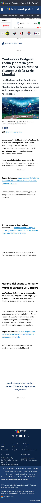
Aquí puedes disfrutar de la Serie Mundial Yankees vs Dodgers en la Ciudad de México (20, 181)
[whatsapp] (28, 436)
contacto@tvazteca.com (28, 458)
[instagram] (17, 437)
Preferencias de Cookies (23, 468)
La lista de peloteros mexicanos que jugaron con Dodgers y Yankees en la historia (18, 334)
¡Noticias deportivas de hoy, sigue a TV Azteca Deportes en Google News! (20, 386)
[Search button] (38, 9)
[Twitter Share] (6, 128)
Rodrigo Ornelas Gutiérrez (17, 124)
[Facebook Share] (3, 128)
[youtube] (20, 437)
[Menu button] (2, 9)
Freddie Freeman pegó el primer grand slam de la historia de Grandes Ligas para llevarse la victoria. (20, 230)
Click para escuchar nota (14, 132)
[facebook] (24, 437)
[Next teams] (38, 33)
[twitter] (13, 437)
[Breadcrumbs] (4, 43)
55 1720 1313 (24, 460)
